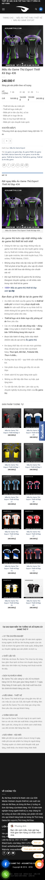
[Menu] (3, 9)
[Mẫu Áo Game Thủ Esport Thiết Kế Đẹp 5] (33, 452)
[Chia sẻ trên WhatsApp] (4, 165)
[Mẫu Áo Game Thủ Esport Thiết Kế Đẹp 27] (33, 519)
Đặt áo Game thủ (15, 154)
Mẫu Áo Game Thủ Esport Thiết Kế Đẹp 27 (33, 534)
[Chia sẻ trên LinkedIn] (27, 165)
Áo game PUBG (28, 152)
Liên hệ (31, 876)
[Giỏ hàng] (41, 9)
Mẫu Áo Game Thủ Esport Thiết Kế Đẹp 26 (11, 603)
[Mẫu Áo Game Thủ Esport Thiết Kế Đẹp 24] (33, 418)
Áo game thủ (31, 340)
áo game (8, 152)
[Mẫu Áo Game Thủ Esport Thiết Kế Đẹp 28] (33, 485)
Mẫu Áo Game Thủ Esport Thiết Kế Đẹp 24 (33, 432)
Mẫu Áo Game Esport (23, 20)
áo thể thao (11, 804)
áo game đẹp (17, 152)
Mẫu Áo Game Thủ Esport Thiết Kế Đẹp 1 (12, 466)
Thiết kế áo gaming (29, 157)
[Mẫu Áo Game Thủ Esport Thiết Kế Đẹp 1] (11, 452)
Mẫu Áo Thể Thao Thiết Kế (29, 18)
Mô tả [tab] (4, 175)
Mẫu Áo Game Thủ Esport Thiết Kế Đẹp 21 (11, 499)
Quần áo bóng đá (26, 817)
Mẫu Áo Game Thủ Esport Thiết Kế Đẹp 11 (11, 534)
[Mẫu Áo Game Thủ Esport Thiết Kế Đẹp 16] (11, 554)
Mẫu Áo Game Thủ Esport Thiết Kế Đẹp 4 (12, 431)
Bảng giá (18, 874)
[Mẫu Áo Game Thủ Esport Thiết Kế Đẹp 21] (11, 485)
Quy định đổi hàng (19, 876)
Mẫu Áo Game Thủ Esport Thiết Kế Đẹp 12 (33, 568)
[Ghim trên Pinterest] (22, 165)
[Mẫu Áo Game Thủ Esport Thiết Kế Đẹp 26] (11, 588)
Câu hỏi (37, 874)
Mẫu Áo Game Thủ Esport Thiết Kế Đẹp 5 (33, 466)
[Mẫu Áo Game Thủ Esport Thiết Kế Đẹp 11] (11, 519)
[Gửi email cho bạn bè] (18, 165)
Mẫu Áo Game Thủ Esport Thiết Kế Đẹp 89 (33, 603)
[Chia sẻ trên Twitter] (13, 165)
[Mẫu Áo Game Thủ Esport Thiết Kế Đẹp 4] (11, 418)
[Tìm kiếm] (36, 9)
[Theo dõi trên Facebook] (4, 853)
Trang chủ (8, 18)
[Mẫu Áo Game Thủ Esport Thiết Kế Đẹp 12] (33, 554)
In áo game (26, 154)
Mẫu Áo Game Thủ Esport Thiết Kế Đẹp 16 (11, 568)
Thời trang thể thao (26, 820)
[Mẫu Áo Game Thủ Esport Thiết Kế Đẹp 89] (33, 588)
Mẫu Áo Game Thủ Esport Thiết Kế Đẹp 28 (33, 499)
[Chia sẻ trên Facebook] (9, 165)
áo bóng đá (21, 804)
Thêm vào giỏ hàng (26, 141)
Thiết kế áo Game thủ (14, 157)
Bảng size (28, 874)
